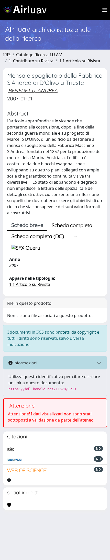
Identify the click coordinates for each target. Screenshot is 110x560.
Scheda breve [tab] (27, 225)
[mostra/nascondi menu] (104, 10)
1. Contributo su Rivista (31, 61)
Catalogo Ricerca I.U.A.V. (39, 54)
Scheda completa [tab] (72, 225)
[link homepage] (27, 10)
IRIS (6, 54)
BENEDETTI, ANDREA (33, 90)
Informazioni (25, 362)
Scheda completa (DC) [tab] (38, 236)
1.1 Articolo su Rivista (79, 61)
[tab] (75, 236)
